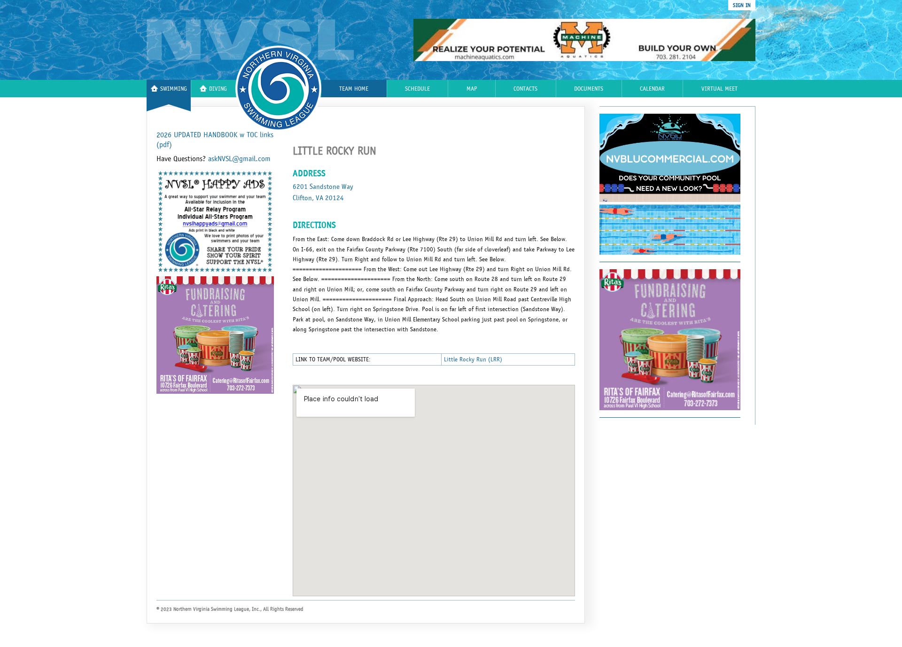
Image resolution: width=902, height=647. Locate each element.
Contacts (525, 89)
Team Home (353, 89)
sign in (742, 5)
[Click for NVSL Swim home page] (254, 40)
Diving (218, 89)
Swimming (173, 89)
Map (472, 89)
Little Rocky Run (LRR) (473, 359)
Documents (588, 89)
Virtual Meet (719, 89)
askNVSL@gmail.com (239, 159)
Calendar (652, 89)
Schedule (417, 89)
